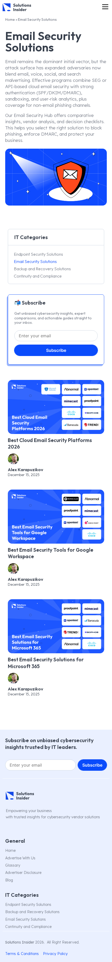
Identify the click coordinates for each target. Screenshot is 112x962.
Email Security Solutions (35, 261)
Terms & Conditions (22, 953)
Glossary (12, 865)
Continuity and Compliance (38, 276)
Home (10, 19)
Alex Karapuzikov (25, 469)
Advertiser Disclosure (23, 872)
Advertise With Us (20, 858)
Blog (9, 880)
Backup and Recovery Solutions (42, 268)
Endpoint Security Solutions (38, 254)
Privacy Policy (55, 953)
